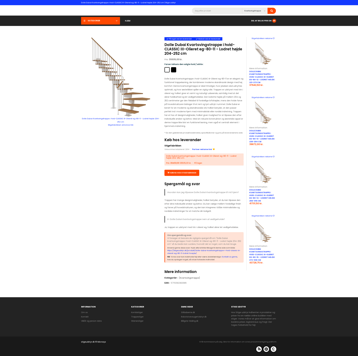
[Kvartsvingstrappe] (189, 277)
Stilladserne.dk (188, 312)
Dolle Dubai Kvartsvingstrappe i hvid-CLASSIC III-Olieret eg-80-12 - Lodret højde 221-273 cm (262, 77)
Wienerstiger (137, 321)
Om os (84, 312)
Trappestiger (137, 316)
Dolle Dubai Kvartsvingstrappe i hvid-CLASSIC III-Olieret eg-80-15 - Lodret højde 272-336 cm (262, 254)
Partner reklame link (202, 149)
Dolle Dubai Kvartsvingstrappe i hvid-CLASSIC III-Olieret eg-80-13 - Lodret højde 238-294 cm (262, 136)
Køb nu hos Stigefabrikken (183, 173)
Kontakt (85, 316)
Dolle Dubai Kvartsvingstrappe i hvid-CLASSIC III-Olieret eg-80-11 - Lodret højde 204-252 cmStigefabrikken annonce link (120, 121)
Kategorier (94, 20)
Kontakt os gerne (229, 256)
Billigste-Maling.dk (189, 321)
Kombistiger (137, 312)
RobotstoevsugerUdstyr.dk (194, 316)
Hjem (127, 20)
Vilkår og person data (91, 321)
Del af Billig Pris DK (261, 20)
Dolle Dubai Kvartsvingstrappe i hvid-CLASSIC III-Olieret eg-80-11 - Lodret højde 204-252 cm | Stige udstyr (128, 2)
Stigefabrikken (172, 145)
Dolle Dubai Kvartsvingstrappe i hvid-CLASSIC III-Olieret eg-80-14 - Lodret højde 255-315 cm (262, 195)
